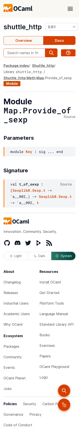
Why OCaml (13, 324)
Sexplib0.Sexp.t (29, 190)
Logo (44, 377)
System (66, 256)
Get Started (49, 292)
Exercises (47, 345)
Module (12, 83)
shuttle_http (23, 27)
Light (18, 256)
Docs (59, 40)
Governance (13, 414)
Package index (16, 65)
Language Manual (54, 314)
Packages (11, 346)
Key (29, 151)
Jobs (8, 388)
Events (9, 367)
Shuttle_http (43, 65)
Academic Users (17, 314)
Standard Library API (57, 324)
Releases (11, 292)
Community (13, 357)
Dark (41, 256)
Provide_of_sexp (58, 78)
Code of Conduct (18, 425)
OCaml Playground (54, 366)
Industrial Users (16, 303)
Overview (23, 40)
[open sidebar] (64, 405)
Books (45, 335)
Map (40, 78)
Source (69, 117)
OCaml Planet (15, 378)
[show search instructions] (68, 52)
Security (29, 404)
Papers (45, 356)
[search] (64, 390)
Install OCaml (50, 282)
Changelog (12, 282)
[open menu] (70, 8)
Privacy (35, 414)
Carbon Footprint (56, 404)
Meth (31, 78)
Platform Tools (52, 303)
